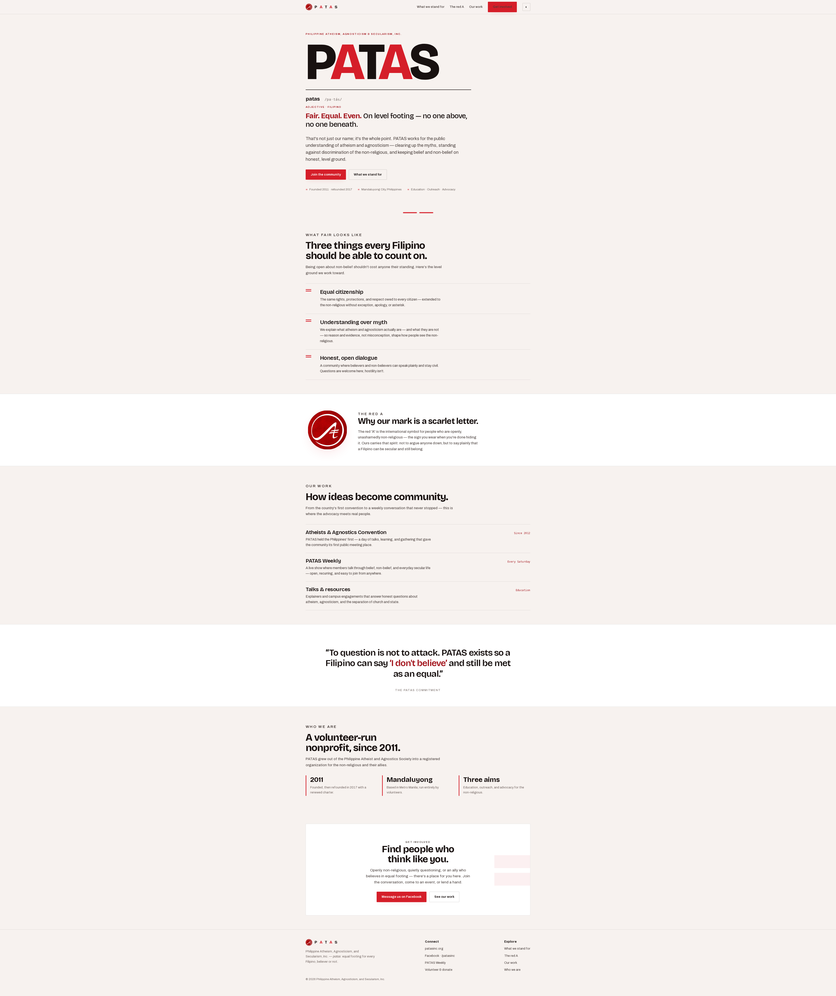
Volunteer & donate (438, 969)
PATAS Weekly (435, 962)
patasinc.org (434, 948)
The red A (457, 6)
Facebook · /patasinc (440, 955)
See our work (444, 896)
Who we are (512, 969)
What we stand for (430, 6)
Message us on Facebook (401, 896)
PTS (326, 6)
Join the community (326, 174)
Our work (476, 6)
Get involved (502, 6)
